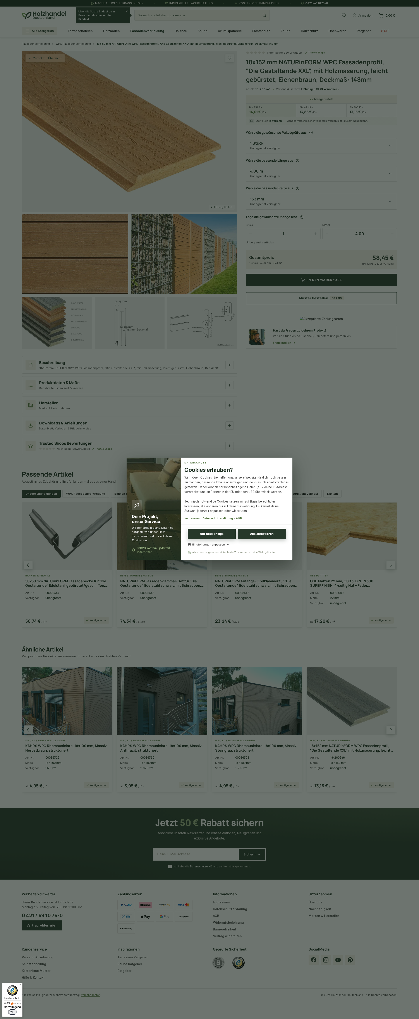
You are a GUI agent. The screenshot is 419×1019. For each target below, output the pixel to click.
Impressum (191, 518)
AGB (239, 518)
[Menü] (19, 985)
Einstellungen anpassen (208, 544)
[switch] (12, 1012)
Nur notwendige (212, 534)
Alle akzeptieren (262, 534)
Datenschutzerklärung (218, 518)
